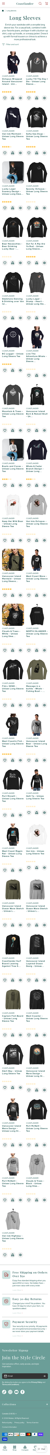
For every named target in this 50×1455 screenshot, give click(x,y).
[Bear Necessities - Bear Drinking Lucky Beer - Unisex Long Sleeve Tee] (13, 227)
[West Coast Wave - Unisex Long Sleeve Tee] (37, 560)
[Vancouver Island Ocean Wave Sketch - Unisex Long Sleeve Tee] (13, 890)
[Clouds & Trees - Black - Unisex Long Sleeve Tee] (37, 1164)
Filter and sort (12, 44)
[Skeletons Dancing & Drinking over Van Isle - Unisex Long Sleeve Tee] (13, 282)
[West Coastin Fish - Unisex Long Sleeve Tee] (13, 725)
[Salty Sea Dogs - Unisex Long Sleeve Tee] (37, 117)
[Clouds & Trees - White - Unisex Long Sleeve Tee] (13, 615)
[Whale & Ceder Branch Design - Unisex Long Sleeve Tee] (37, 450)
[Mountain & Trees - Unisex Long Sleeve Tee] (13, 395)
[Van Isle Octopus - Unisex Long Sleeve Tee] (37, 505)
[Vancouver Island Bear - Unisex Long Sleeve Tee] (37, 725)
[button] (46, 3)
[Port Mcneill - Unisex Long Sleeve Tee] (13, 780)
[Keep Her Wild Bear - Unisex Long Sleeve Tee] (13, 505)
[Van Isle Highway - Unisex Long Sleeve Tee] (13, 1219)
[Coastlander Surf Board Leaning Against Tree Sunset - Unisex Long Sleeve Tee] (13, 944)
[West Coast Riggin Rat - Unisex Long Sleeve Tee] (13, 835)
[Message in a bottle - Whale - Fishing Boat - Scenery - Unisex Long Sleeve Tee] (37, 670)
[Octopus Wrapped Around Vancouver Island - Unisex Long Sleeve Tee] (13, 62)
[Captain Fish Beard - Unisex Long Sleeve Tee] (13, 1000)
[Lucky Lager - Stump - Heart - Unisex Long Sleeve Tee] (37, 282)
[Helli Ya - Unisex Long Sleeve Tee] (37, 780)
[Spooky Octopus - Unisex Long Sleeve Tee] (37, 172)
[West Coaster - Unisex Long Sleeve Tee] (37, 1000)
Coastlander (8, 76)
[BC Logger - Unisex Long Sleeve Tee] (13, 337)
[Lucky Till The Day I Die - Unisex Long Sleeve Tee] (37, 62)
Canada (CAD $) (8, 1414)
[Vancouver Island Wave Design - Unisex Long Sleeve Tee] (37, 1054)
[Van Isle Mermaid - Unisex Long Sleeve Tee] (13, 117)
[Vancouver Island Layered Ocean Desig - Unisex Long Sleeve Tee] (37, 944)
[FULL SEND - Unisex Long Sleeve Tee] (13, 670)
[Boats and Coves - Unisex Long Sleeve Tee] (13, 450)
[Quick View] (20, 98)
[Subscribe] (44, 1376)
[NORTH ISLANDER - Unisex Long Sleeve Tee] (37, 615)
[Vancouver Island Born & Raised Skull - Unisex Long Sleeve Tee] (37, 395)
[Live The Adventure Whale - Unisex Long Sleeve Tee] (37, 337)
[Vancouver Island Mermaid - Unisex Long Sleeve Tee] (13, 560)
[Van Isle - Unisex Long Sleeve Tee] (37, 835)
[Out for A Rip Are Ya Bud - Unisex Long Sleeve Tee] (37, 227)
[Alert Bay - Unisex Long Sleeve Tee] (13, 1054)
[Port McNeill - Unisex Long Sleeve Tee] (37, 1109)
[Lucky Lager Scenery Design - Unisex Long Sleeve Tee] (13, 172)
